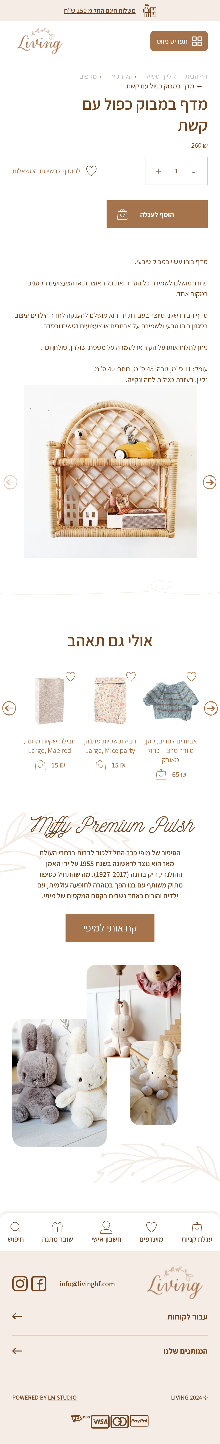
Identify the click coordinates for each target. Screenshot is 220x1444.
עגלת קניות (197, 1239)
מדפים (88, 76)
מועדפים (151, 1239)
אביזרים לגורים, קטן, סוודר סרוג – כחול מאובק (170, 750)
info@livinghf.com (87, 1283)
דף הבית (196, 76)
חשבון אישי (106, 1239)
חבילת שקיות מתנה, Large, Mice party (110, 745)
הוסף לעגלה (157, 214)
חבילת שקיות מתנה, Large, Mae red (49, 745)
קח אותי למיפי (110, 927)
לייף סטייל (158, 76)
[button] (210, 482)
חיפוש (16, 1239)
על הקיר (121, 76)
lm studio (62, 1397)
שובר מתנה (57, 1239)
